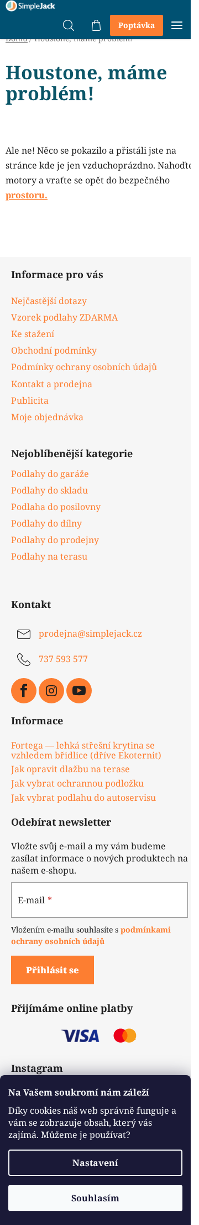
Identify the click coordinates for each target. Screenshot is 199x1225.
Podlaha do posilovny (56, 507)
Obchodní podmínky (54, 350)
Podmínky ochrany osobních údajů (84, 367)
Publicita (30, 400)
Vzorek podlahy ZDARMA (64, 317)
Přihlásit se (52, 970)
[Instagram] (51, 690)
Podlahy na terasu (49, 556)
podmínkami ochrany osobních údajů (91, 935)
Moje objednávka (47, 417)
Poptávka (136, 25)
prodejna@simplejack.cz (90, 634)
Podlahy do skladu (49, 490)
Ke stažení (32, 334)
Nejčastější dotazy (49, 301)
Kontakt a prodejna (51, 384)
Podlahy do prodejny (55, 540)
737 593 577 (63, 659)
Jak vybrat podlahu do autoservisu (83, 798)
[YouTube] (79, 690)
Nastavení (95, 1163)
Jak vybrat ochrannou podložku (77, 784)
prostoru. (27, 195)
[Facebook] (23, 690)
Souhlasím (95, 1198)
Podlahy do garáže (50, 474)
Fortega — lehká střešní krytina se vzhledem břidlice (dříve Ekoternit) (86, 750)
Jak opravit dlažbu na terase (70, 769)
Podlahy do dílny (46, 523)
